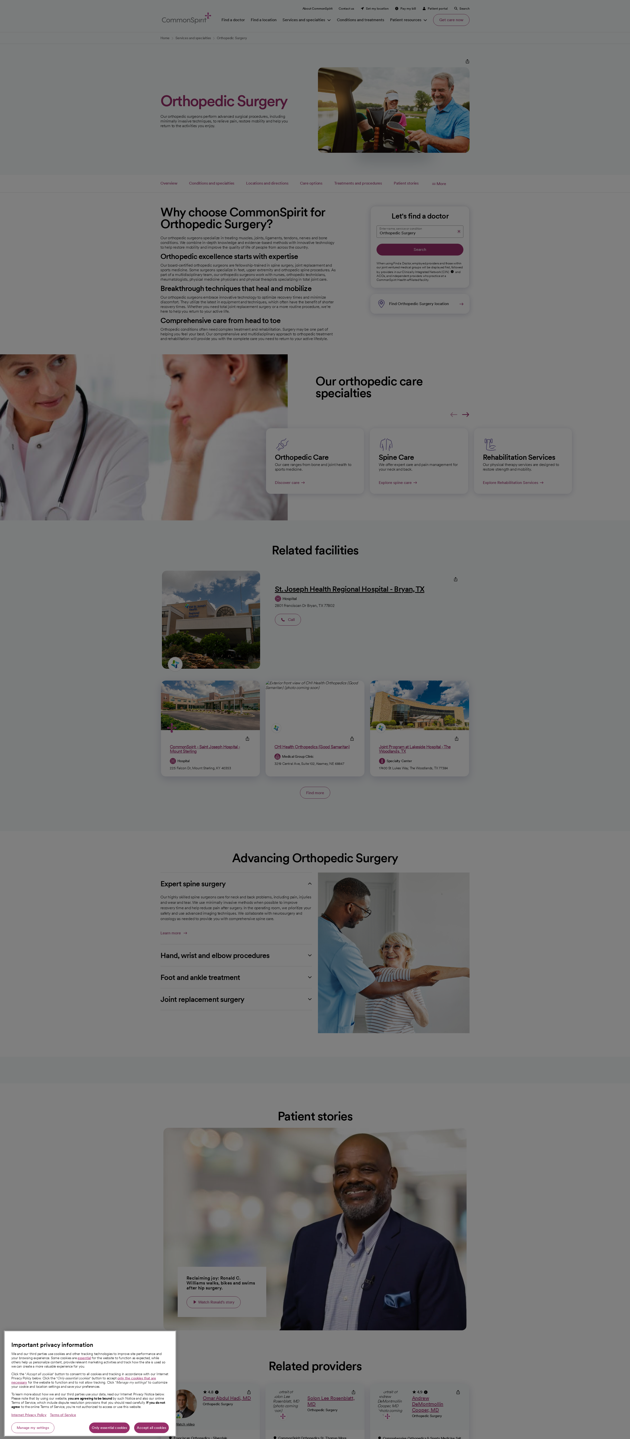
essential (84, 1358)
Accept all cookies (151, 1428)
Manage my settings (33, 1428)
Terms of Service (63, 1415)
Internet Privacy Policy (29, 1415)
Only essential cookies (109, 1428)
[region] (90, 1384)
